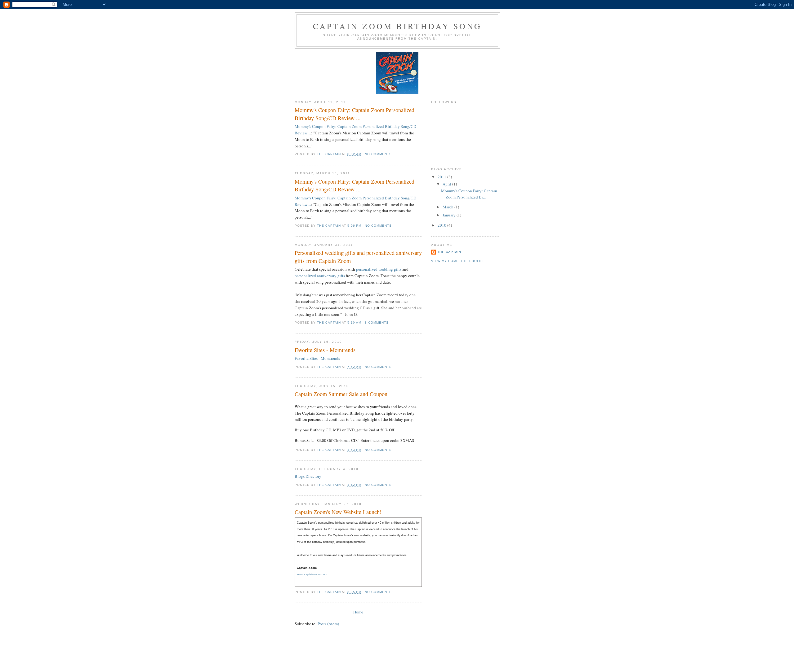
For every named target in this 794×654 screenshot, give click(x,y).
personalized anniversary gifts (320, 275)
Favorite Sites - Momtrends (325, 350)
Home (358, 612)
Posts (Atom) (328, 623)
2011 (442, 177)
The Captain (449, 252)
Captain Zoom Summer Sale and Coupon (341, 394)
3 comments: (378, 322)
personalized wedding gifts (378, 269)
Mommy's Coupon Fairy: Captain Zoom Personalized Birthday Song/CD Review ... (354, 113)
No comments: (379, 154)
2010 (442, 225)
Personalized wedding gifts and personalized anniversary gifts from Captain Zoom (358, 256)
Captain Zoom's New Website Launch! (338, 512)
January (450, 215)
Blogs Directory (308, 476)
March (448, 207)
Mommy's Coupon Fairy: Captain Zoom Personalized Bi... (469, 194)
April (447, 184)
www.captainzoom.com (312, 574)
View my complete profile (458, 261)
